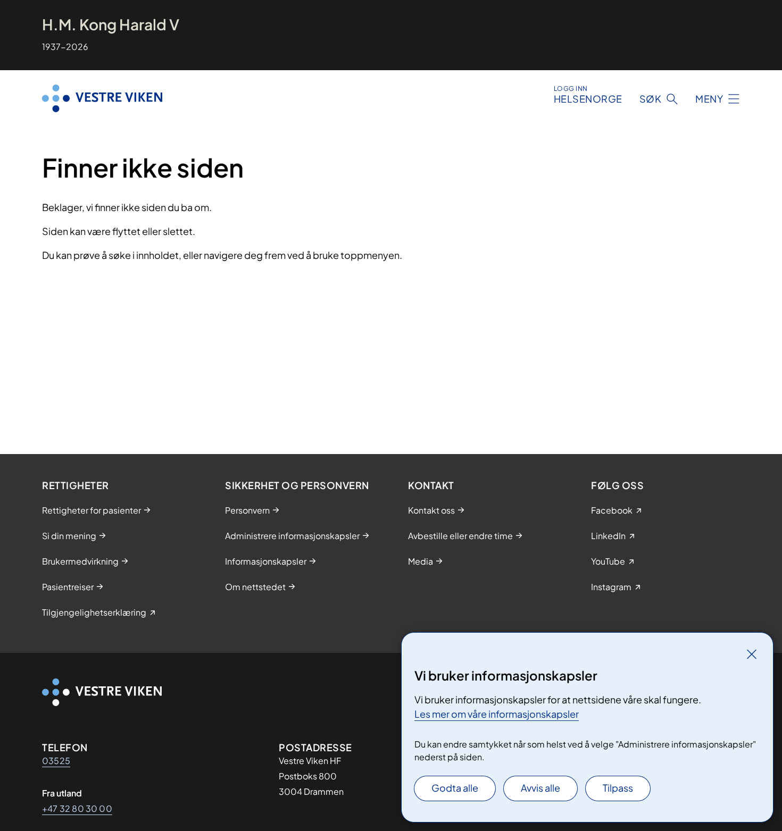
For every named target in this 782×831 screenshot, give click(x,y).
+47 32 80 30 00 (77, 808)
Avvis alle (540, 788)
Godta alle (454, 788)
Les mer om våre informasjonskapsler (496, 714)
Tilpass (618, 788)
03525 (56, 760)
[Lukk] (751, 653)
